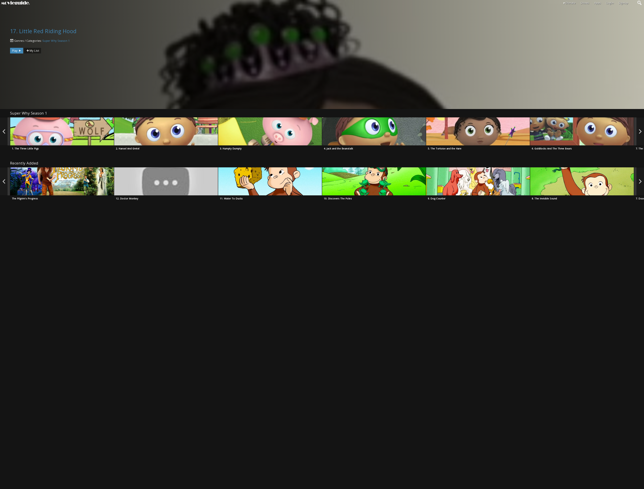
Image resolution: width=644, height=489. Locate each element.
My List (34, 50)
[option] (62, 131)
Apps (597, 3)
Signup (623, 3)
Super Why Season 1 (56, 41)
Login (610, 3)
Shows (585, 3)
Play (15, 50)
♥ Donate (569, 3)
